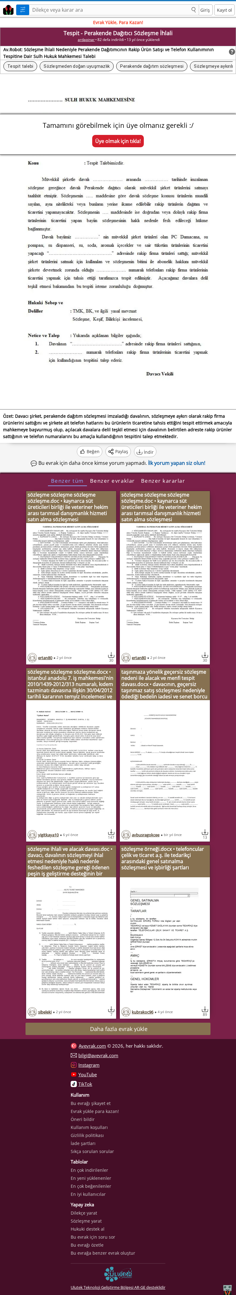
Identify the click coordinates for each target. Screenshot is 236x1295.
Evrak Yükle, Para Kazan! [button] (118, 22)
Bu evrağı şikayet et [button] (91, 1103)
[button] (193, 10)
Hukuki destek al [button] (87, 1229)
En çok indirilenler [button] (89, 1170)
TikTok (85, 1084)
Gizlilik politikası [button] (87, 1135)
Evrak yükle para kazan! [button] (95, 1111)
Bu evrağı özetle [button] (87, 1245)
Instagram (89, 1065)
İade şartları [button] (83, 1143)
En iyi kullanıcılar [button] (88, 1194)
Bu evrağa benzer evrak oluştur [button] (103, 1253)
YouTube (87, 1074)
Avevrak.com (92, 1046)
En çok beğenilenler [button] (91, 1186)
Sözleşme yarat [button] (86, 1221)
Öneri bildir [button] (83, 1119)
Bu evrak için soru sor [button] (93, 1237)
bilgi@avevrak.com (98, 1055)
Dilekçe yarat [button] (84, 1213)
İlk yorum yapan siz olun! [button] (176, 463)
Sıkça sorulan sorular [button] (92, 1151)
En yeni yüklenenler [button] (91, 1178)
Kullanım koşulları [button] (89, 1127)
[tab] (67, 480)
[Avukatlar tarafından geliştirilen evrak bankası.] (7, 9)
